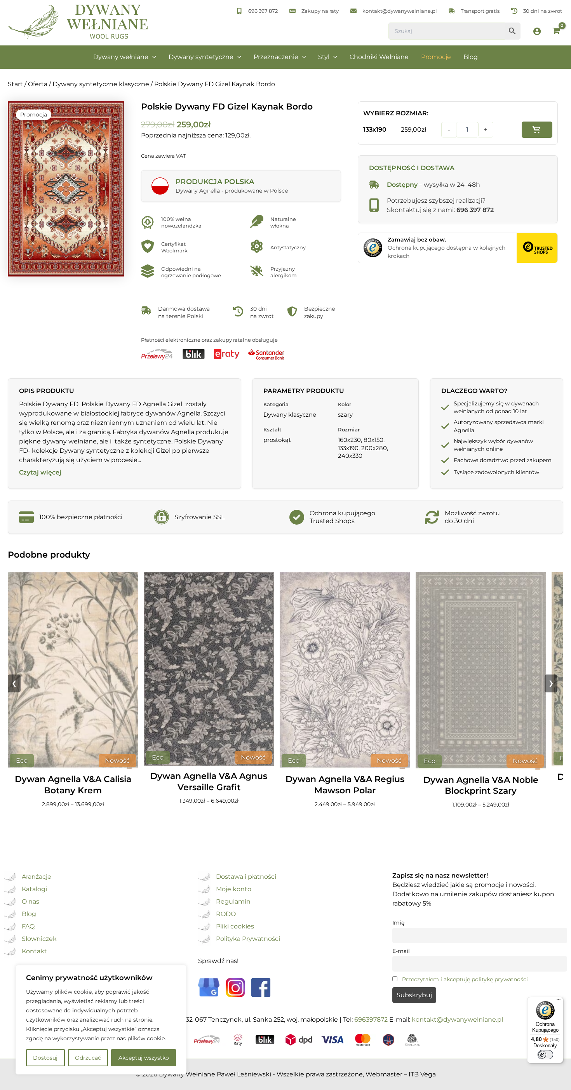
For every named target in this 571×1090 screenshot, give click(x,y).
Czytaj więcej (40, 472)
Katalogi (34, 889)
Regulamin (233, 902)
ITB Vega (422, 1074)
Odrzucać (88, 1057)
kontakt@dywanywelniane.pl (457, 1019)
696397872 (371, 1019)
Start (15, 84)
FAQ (28, 926)
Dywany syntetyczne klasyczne (100, 84)
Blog (29, 914)
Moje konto (233, 889)
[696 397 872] (257, 11)
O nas (30, 902)
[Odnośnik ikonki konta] (537, 31)
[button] (152, 57)
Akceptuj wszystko (143, 1057)
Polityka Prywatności (248, 939)
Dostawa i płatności (246, 877)
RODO (226, 914)
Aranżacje (36, 877)
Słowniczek (39, 939)
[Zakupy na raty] (314, 11)
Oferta (37, 84)
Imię (398, 922)
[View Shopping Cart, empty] (556, 31)
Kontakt (34, 951)
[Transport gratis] (474, 11)
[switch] (545, 1054)
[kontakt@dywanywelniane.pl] (393, 11)
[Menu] (558, 1001)
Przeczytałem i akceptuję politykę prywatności (465, 979)
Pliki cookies (235, 926)
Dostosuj (45, 1057)
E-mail (401, 950)
